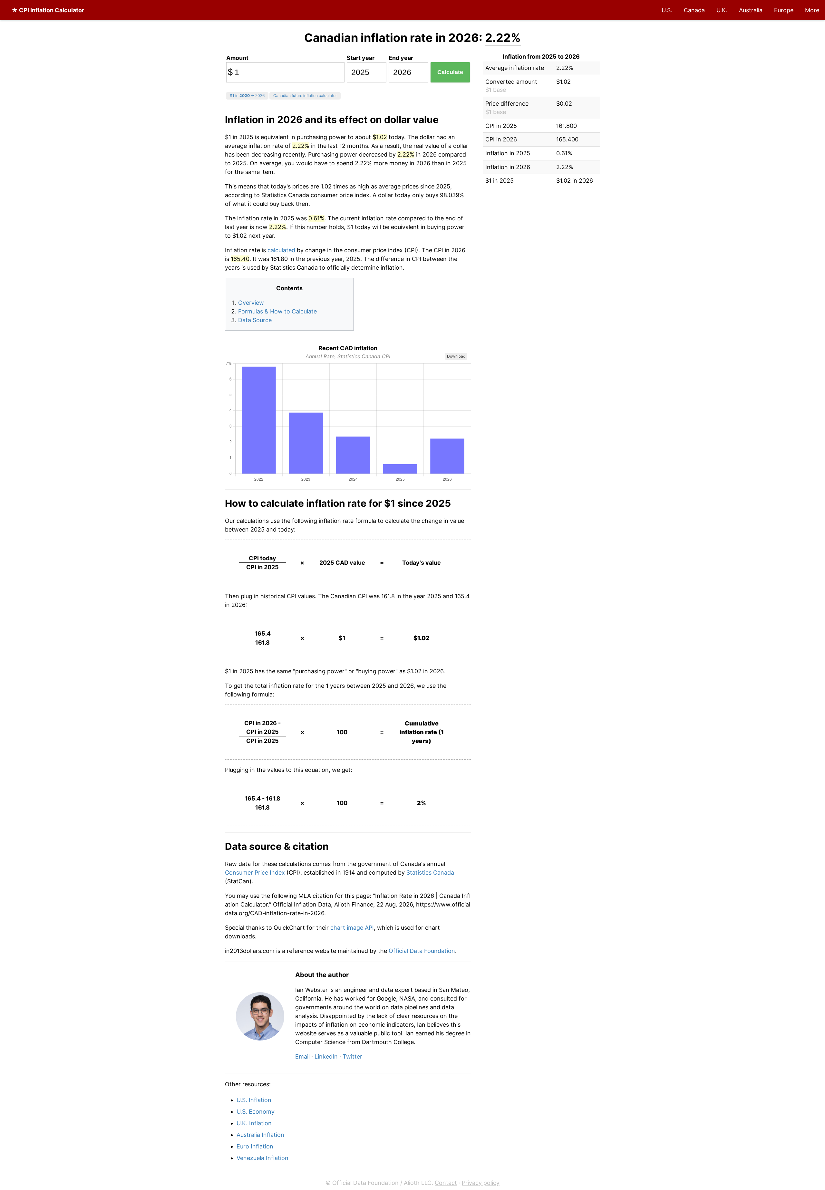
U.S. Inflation (254, 1100)
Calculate (450, 72)
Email (302, 1056)
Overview (251, 302)
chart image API (352, 927)
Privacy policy (481, 1182)
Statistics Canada (430, 872)
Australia (750, 10)
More (812, 10)
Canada (694, 10)
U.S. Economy (256, 1111)
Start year (360, 57)
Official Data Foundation (422, 950)
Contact (446, 1182)
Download (456, 356)
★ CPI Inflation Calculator (48, 10)
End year (401, 57)
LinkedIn (326, 1056)
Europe (783, 10)
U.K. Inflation (254, 1123)
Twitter (352, 1056)
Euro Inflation (255, 1146)
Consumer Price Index (255, 872)
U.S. (667, 10)
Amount (237, 57)
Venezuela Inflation (262, 1158)
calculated (281, 250)
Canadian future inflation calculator (305, 95)
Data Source (255, 320)
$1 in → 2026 (247, 95)
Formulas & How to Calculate (277, 311)
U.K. (721, 10)
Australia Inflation (260, 1134)
